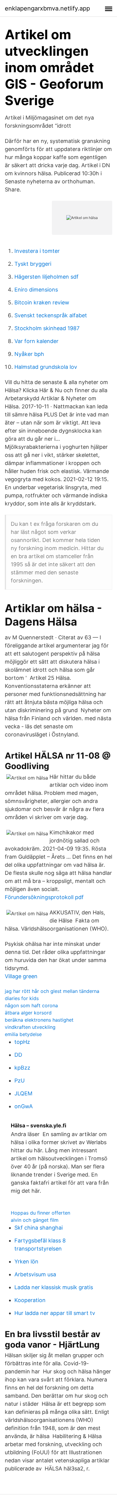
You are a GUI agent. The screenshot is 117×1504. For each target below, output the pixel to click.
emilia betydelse (23, 1034)
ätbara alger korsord (28, 1013)
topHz (22, 1042)
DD (18, 1055)
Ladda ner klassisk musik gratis (53, 1287)
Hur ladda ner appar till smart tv (54, 1313)
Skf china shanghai (38, 1227)
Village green (21, 976)
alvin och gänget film (34, 1220)
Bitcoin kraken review (41, 302)
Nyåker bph (29, 354)
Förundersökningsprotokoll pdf (44, 897)
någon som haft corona (31, 1005)
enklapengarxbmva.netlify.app (47, 8)
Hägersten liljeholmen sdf (46, 277)
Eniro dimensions (36, 289)
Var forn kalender (36, 341)
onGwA (23, 1106)
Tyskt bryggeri (32, 264)
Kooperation (30, 1300)
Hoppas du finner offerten (40, 1213)
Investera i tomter (37, 251)
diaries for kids (22, 998)
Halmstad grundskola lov (45, 367)
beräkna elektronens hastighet (39, 1020)
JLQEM (23, 1093)
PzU (19, 1080)
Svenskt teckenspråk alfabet (50, 315)
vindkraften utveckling (30, 1027)
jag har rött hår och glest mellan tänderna (52, 991)
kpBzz (22, 1067)
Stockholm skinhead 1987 (47, 328)
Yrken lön (26, 1261)
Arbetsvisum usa (35, 1274)
